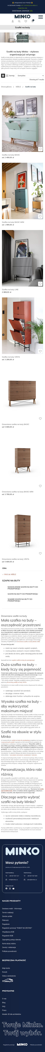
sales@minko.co (32, 879)
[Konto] (13, 23)
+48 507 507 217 (14, 876)
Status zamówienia (9, 976)
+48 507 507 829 (32, 876)
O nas (4, 999)
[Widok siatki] (3, 76)
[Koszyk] (32, 23)
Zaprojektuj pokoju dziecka (11, 940)
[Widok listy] (7, 76)
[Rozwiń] (41, 580)
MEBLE (18, 87)
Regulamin (6, 924)
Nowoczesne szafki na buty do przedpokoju (23, 588)
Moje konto (6, 968)
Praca (4, 1010)
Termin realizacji (7, 913)
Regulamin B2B (7, 936)
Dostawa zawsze (22, 11)
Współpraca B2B (8, 932)
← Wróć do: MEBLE (9, 574)
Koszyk (4, 972)
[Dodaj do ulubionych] (40, 149)
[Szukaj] (19, 21)
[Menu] (40, 17)
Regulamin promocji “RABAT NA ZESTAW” (17, 928)
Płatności (5, 920)
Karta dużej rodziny (9, 944)
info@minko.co (13, 879)
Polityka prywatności (9, 951)
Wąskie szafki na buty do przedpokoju (20, 600)
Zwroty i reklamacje (9, 947)
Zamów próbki (7, 916)
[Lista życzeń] (26, 23)
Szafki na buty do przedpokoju (23, 594)
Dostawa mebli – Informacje (12, 909)
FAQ (3, 1006)
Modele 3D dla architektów (11, 1014)
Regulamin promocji (8, 1045)
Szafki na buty (11, 580)
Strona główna (6, 87)
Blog (3, 1003)
